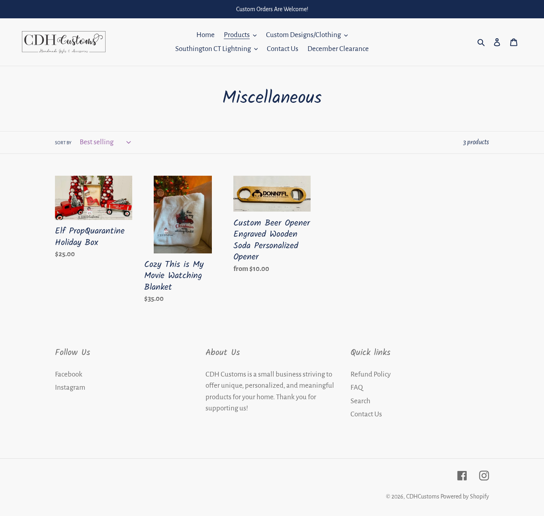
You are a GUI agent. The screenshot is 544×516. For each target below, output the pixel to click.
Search (360, 401)
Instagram (70, 387)
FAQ (356, 387)
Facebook (68, 374)
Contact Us (366, 414)
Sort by (63, 142)
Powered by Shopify (464, 496)
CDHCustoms (422, 496)
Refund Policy (370, 374)
